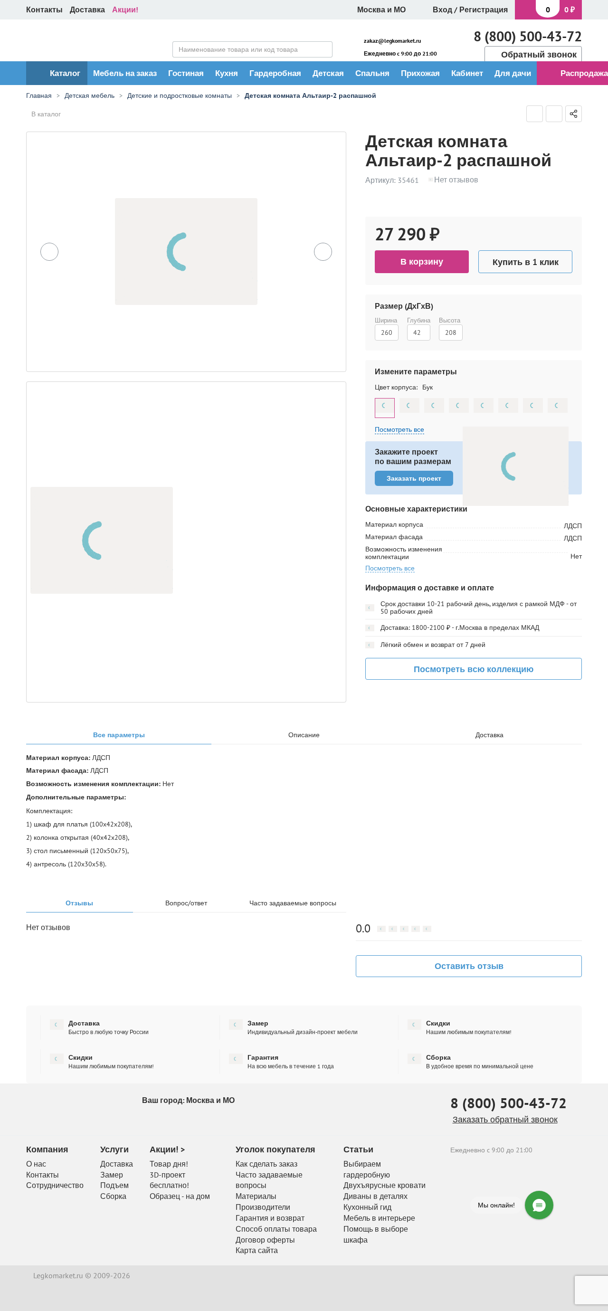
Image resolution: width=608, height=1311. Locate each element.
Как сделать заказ (266, 1163)
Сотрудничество (55, 1185)
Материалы (256, 1196)
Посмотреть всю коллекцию (473, 669)
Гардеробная (275, 73)
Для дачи (512, 73)
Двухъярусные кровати (384, 1185)
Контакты (44, 9)
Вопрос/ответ (186, 903)
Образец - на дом (180, 1196)
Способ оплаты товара (276, 1229)
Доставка (87, 9)
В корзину (421, 261)
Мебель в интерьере (379, 1218)
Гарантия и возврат (270, 1218)
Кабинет (467, 73)
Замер (111, 1174)
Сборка (113, 1196)
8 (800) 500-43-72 (528, 36)
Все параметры (119, 735)
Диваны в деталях (375, 1196)
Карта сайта (257, 1250)
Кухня (226, 73)
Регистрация (483, 9)
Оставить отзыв (469, 965)
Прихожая (420, 73)
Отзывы (79, 903)
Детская (328, 73)
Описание (304, 735)
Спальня (372, 73)
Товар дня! (169, 1163)
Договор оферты (265, 1239)
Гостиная (186, 73)
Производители (263, 1207)
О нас (36, 1163)
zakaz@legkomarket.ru (392, 40)
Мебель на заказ (125, 73)
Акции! (125, 9)
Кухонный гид (367, 1207)
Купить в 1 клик (526, 261)
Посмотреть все (390, 568)
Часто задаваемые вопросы (292, 903)
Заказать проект (414, 478)
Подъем (114, 1185)
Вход (442, 9)
